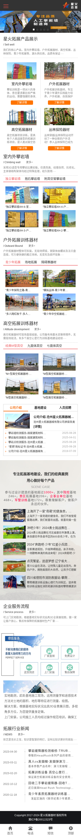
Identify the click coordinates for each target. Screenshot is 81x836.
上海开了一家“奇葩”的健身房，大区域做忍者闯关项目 (50, 511)
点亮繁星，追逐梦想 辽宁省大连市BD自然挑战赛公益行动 (50, 561)
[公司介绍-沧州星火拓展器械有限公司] (17, 420)
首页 (10, 833)
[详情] (37, 426)
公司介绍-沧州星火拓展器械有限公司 (54, 417)
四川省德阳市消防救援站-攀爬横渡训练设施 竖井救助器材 (50, 577)
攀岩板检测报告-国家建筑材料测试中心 (30, 437)
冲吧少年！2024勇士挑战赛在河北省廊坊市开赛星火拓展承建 (50, 528)
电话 (30, 833)
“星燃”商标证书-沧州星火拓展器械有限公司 (33, 446)
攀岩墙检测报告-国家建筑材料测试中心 (30, 433)
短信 (51, 833)
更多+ (29, 162)
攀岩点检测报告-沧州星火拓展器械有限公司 (33, 442)
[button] (6, 5)
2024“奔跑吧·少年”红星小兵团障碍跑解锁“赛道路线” (50, 544)
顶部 (71, 833)
